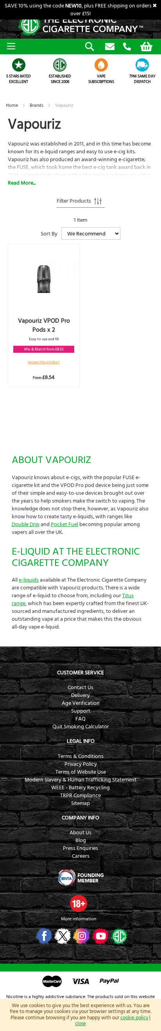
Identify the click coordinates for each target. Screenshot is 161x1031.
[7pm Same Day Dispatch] (142, 65)
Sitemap (80, 803)
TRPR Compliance (80, 795)
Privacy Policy (80, 764)
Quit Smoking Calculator (80, 727)
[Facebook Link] (43, 936)
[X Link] (62, 936)
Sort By (49, 234)
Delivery (80, 695)
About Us (80, 833)
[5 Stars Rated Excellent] (19, 65)
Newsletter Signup (109, 47)
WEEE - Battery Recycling (80, 788)
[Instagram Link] (80, 936)
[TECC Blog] (118, 936)
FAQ (80, 719)
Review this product (44, 362)
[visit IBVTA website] (80, 877)
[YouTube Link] (99, 936)
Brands (37, 105)
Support (80, 711)
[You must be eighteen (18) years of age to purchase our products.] (78, 903)
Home (12, 105)
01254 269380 (127, 47)
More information (78, 919)
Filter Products (74, 201)
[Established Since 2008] (60, 65)
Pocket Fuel (64, 524)
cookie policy (134, 1017)
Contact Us (80, 688)
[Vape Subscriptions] (101, 65)
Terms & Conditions (81, 756)
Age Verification (81, 703)
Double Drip (25, 524)
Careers (80, 856)
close (80, 1023)
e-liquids (29, 580)
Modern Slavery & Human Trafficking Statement (80, 780)
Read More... (22, 183)
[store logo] (80, 25)
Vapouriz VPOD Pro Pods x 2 (44, 325)
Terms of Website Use (80, 772)
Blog (80, 840)
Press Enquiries (80, 848)
